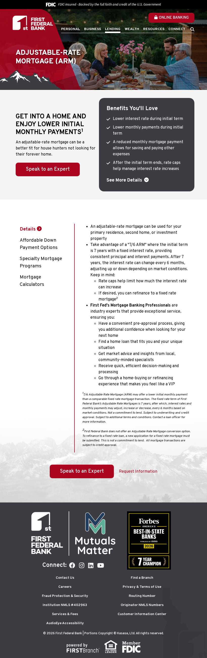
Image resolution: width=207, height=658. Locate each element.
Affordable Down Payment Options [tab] (39, 244)
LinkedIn (90, 565)
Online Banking (174, 17)
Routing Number (142, 596)
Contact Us (65, 578)
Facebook (72, 565)
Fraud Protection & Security (65, 596)
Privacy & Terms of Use (142, 587)
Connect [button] (176, 29)
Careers (64, 587)
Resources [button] (153, 29)
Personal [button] (70, 29)
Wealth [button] (132, 29)
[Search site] (192, 29)
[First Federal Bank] (33, 23)
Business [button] (92, 29)
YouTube (100, 565)
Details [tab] (28, 229)
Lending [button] (112, 29)
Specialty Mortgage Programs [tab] (41, 262)
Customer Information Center (142, 614)
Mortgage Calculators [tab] (32, 281)
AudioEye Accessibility (65, 623)
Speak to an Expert (48, 169)
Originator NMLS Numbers (142, 605)
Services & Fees (65, 614)
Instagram (81, 565)
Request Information (138, 471)
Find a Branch (142, 578)
